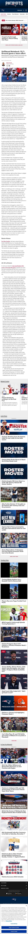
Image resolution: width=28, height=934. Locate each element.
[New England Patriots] (14, 899)
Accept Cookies (14, 931)
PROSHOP (19, 10)
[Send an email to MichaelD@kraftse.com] (9, 66)
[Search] (23, 10)
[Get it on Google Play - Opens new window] (18, 894)
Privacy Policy (9, 921)
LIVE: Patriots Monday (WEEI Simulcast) (14, 20)
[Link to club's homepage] (2, 10)
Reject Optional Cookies (14, 927)
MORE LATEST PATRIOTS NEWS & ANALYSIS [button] (14, 45)
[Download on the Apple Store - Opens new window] (9, 893)
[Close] (26, 905)
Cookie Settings (14, 923)
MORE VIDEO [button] (14, 740)
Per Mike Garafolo (5, 241)
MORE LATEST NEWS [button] (14, 556)
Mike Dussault (9, 62)
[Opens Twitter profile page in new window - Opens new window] (7, 66)
